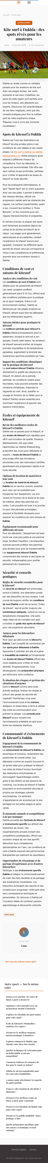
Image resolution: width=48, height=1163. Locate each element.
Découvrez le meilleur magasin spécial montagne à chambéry (20, 1034)
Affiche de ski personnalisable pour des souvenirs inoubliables (22, 1072)
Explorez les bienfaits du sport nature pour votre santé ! (23, 1016)
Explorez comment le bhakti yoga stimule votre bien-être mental (21, 1043)
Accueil (6, 15)
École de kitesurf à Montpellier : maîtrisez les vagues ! (21, 1025)
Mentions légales (19, 1149)
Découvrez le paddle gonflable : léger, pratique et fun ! (23, 1117)
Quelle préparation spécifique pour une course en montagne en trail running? (22, 1127)
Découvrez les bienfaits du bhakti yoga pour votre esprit (24, 1108)
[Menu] (29, 2)
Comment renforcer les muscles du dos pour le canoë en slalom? (22, 1063)
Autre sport (16, 15)
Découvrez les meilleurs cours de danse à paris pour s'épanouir (21, 1099)
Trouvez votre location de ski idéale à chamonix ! (23, 1090)
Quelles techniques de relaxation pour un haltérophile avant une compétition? (24, 1053)
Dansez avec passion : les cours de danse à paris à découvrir (22, 998)
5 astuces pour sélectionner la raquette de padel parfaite (24, 1081)
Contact (32, 1149)
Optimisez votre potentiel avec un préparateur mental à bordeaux (21, 1007)
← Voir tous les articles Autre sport (19, 961)
